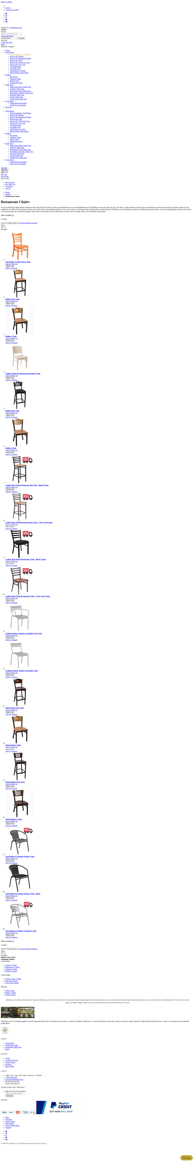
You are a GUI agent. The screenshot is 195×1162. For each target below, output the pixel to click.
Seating (8, 194)
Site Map (8, 1119)
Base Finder (9, 1066)
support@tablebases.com (14, 1079)
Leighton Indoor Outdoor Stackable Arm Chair (23, 633)
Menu (3, 44)
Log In (7, 8)
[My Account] (7, 172)
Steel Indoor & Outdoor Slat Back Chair (20, 931)
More (7, 1049)
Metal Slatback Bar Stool (15, 782)
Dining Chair (13, 979)
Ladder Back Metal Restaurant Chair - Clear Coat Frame (27, 596)
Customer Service (11, 1060)
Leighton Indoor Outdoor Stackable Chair (21, 671)
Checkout (8, 186)
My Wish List (10, 184)
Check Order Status (12, 1125)
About (7, 1058)
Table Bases (9, 1043)
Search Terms (10, 1121)
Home (7, 192)
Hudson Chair (10, 448)
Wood (10, 991)
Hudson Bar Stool (12, 411)
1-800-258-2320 (7, 42)
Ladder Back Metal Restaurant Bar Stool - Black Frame (27, 485)
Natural (11, 969)
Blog (7, 1117)
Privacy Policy (10, 1062)
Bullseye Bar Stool (12, 299)
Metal (10, 993)
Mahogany (12, 967)
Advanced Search (7, 36)
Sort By (3, 223)
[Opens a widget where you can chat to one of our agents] (186, 1158)
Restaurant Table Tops (13, 1047)
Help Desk (5, 176)
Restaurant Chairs (11, 1045)
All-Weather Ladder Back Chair (17, 262)
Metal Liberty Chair (13, 745)
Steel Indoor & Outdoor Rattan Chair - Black (22, 894)
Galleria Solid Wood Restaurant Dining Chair (22, 374)
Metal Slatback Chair (13, 819)
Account (4, 168)
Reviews (8, 1064)
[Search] (2, 172)
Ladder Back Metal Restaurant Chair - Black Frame (25, 559)
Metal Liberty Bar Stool (14, 708)
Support (8, 1127)
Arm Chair (12, 983)
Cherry (11, 965)
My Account (9, 182)
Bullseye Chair (11, 336)
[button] (11, 264)
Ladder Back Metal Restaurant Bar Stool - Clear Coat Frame (29, 522)
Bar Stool (11, 981)
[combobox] (11, 34)
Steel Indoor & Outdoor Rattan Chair (19, 856)
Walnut (11, 971)
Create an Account (12, 10)
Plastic (10, 995)
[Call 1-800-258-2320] (5, 172)
